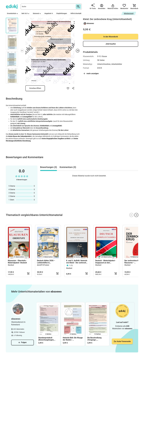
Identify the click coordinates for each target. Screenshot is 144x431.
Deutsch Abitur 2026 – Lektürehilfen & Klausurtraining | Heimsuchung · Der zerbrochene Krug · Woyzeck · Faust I (46, 261)
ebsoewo (90, 23)
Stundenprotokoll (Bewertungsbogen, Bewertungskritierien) (47, 339)
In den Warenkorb (110, 37)
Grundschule (11, 13)
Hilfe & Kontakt (76, 13)
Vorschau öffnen (35, 88)
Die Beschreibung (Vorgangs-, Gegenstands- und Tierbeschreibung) (94, 339)
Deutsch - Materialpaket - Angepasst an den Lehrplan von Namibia (105, 261)
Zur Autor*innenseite (122, 341)
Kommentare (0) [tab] (68, 167)
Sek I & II (24, 13)
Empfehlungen (61, 13)
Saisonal (36, 13)
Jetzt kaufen (111, 44)
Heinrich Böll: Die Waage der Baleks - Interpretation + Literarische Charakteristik (73, 339)
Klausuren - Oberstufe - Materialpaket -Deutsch (17, 261)
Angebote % (48, 13)
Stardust (11, 265)
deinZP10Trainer (43, 265)
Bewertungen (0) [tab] (48, 167)
